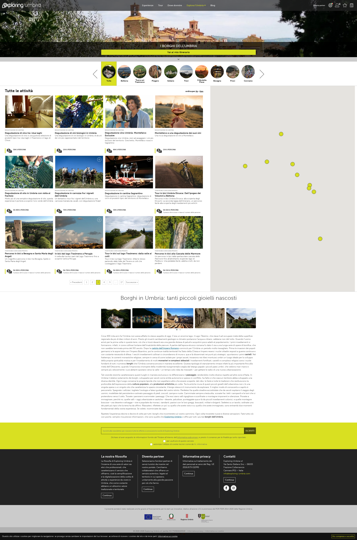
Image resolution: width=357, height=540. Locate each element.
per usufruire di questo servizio (180, 441)
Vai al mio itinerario (178, 52)
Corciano (248, 81)
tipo (201, 91)
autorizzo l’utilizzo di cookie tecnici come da (180, 444)
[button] (245, 166)
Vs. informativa (200, 444)
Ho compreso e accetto (343, 536)
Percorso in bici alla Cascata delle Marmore (177, 253)
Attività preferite (345, 5)
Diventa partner (319, 5)
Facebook (226, 488)
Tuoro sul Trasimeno (140, 81)
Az (197, 91)
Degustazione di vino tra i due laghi (23, 133)
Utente (337, 5)
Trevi (186, 81)
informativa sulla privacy (187, 437)
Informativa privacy (196, 456)
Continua (107, 495)
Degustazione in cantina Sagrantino (124, 193)
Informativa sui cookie (214, 531)
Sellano (170, 81)
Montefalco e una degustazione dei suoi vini (178, 133)
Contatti (229, 456)
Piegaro (155, 81)
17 (122, 282)
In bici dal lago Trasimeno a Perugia (73, 253)
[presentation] (95, 74)
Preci (232, 81)
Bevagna (217, 81)
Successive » (132, 282)
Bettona (124, 81)
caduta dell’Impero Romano (165, 348)
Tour (160, 5)
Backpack (351, 5)
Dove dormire (175, 5)
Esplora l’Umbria (195, 5)
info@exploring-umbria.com (237, 473)
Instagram (233, 488)
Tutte (109, 81)
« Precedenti (76, 282)
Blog (212, 5)
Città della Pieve (201, 81)
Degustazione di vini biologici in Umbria (76, 133)
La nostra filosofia (114, 456)
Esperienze (147, 5)
